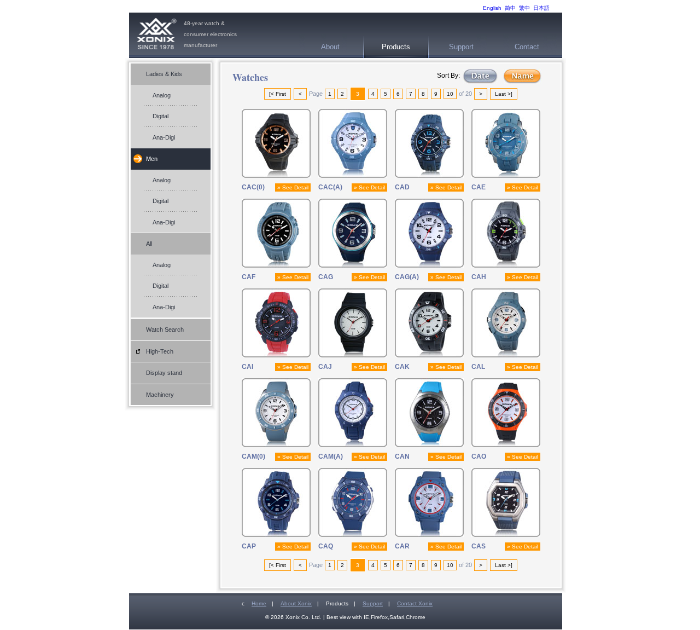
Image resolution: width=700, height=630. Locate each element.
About (330, 47)
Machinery (160, 394)
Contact (527, 47)
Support (461, 47)
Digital (160, 116)
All (149, 243)
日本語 (541, 8)
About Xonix (296, 603)
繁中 (524, 8)
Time (480, 76)
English (492, 8)
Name (522, 76)
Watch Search (165, 329)
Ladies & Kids (164, 74)
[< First (277, 94)
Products (396, 47)
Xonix (156, 35)
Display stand (164, 372)
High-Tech (159, 351)
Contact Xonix (415, 603)
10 (450, 94)
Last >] (503, 94)
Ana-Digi (164, 137)
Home (259, 603)
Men (152, 158)
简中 (510, 8)
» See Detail (292, 187)
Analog (162, 95)
